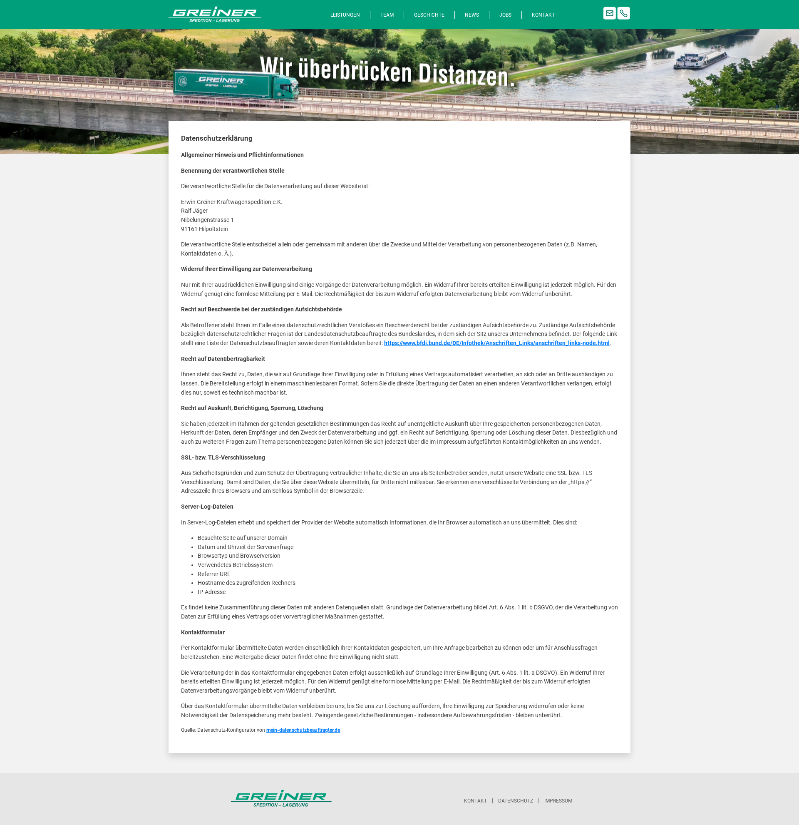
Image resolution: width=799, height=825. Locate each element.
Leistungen (345, 15)
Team (387, 15)
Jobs (505, 15)
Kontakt (543, 15)
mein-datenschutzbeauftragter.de (303, 730)
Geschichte (429, 15)
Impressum (558, 801)
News (472, 15)
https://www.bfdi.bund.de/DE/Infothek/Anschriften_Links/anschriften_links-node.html (497, 343)
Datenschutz (515, 801)
